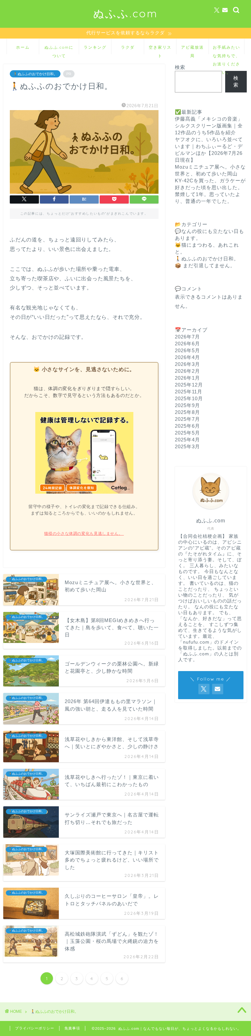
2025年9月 (187, 405)
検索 (180, 67)
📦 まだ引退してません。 (205, 265)
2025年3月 (187, 446)
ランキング (95, 47)
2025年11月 (188, 391)
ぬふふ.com (125, 13)
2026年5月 (187, 350)
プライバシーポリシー (34, 1028)
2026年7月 (187, 336)
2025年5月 (187, 433)
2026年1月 (187, 378)
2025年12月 (189, 384)
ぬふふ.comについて (59, 49)
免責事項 (72, 1028)
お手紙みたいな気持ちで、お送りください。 (226, 49)
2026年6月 (187, 343)
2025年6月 (187, 426)
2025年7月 (187, 419)
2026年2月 (187, 371)
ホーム (23, 47)
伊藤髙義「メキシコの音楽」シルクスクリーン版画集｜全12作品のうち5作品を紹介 (209, 125)
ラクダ (128, 47)
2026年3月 (187, 364)
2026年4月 (187, 357)
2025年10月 (189, 398)
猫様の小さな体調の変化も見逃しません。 (84, 533)
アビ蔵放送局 (192, 49)
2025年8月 (187, 412)
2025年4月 (187, 439)
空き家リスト (160, 49)
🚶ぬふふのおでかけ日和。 (35, 74)
